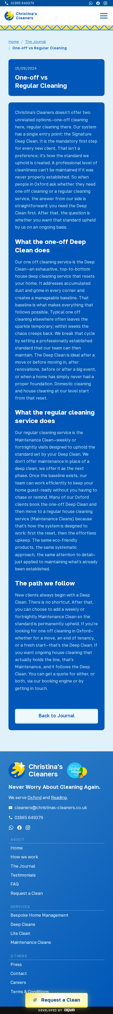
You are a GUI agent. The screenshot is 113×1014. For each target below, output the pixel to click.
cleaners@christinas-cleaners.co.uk (51, 807)
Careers (18, 982)
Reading (59, 797)
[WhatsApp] (91, 3)
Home (13, 41)
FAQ (15, 884)
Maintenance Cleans (31, 942)
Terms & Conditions (30, 991)
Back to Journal (56, 715)
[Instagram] (105, 3)
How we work (24, 856)
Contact (19, 973)
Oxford (35, 797)
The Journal (35, 41)
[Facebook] (98, 3)
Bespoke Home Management (39, 915)
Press (16, 964)
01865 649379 (29, 817)
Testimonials (23, 875)
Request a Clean (27, 893)
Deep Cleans (23, 924)
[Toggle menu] (104, 16)
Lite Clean (20, 933)
